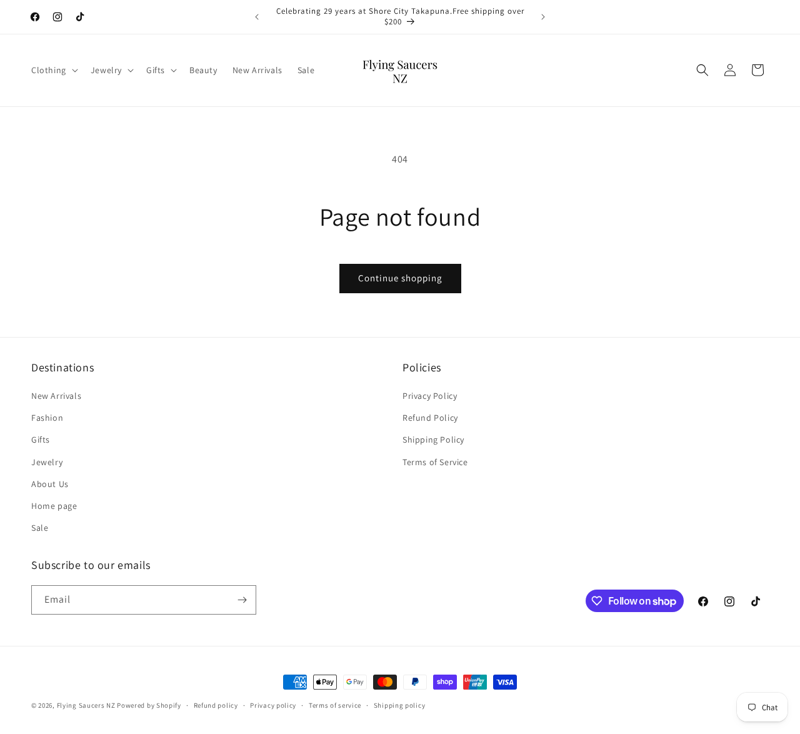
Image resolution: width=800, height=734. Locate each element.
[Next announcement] (543, 17)
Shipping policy (400, 705)
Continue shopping (400, 278)
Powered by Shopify (149, 705)
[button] (53, 70)
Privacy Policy (429, 395)
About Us (50, 484)
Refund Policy (430, 417)
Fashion (47, 417)
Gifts (40, 439)
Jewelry (46, 462)
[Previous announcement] (257, 17)
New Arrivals (56, 395)
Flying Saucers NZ (86, 705)
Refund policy (216, 705)
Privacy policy (273, 705)
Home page (54, 505)
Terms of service (335, 705)
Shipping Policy (433, 439)
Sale (39, 527)
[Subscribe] (242, 600)
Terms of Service (435, 462)
